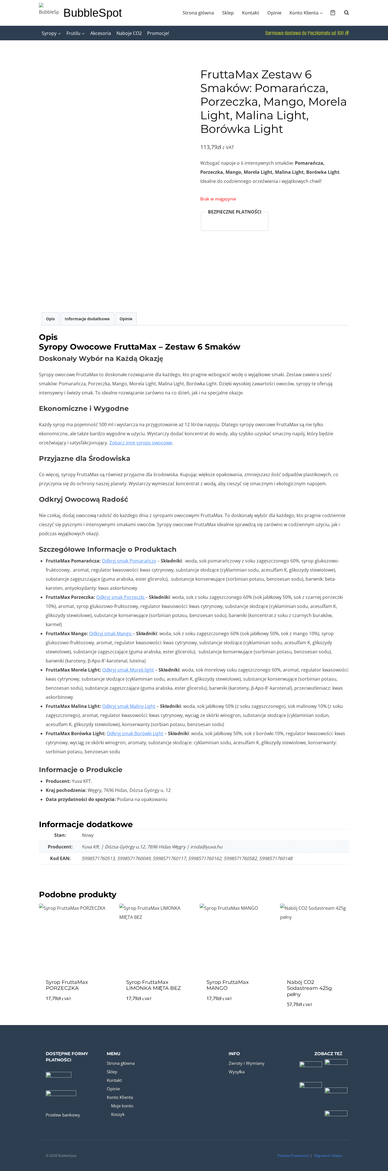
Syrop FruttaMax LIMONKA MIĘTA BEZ (153, 985)
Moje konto (122, 1106)
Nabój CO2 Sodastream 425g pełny (309, 988)
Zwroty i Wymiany (246, 1063)
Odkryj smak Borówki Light (135, 733)
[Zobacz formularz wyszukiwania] (343, 12)
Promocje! (158, 33)
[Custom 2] (336, 1065)
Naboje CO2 (129, 33)
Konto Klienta (120, 1097)
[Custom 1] (310, 1065)
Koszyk (118, 1114)
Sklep (228, 13)
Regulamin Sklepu (328, 1155)
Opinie (274, 13)
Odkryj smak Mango (111, 633)
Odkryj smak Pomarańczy (129, 561)
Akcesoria (100, 33)
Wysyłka (237, 1071)
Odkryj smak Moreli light (128, 670)
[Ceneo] (336, 1090)
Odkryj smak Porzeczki (120, 597)
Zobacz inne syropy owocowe (140, 443)
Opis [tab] (50, 318)
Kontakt (250, 13)
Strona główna (198, 13)
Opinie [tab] (126, 318)
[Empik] (310, 1090)
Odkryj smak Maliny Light (128, 706)
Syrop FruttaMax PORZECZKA (67, 985)
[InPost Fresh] (336, 1116)
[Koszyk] (332, 12)
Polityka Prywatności (294, 1155)
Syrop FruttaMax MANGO (227, 985)
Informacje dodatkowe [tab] (87, 318)
